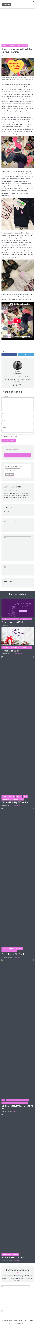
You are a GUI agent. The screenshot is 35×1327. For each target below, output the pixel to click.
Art (3, 1100)
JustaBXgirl (12, 45)
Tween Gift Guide (10, 650)
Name (3, 413)
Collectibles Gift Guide (13, 954)
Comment (4, 396)
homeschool (6, 1102)
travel (29, 619)
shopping (24, 45)
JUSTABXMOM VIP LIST (13, 466)
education (9, 1100)
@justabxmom (21, 1270)
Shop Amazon (8, 512)
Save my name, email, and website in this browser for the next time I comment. (18, 435)
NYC (19, 45)
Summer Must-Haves (12, 1257)
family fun (5, 619)
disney (4, 796)
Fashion (5, 45)
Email (3, 420)
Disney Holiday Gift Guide (14, 802)
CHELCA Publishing (20, 1323)
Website (4, 427)
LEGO (25, 796)
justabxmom (14, 55)
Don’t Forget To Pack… (13, 622)
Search (17, 455)
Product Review (14, 619)
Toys (30, 647)
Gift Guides (5, 647)
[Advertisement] (17, 26)
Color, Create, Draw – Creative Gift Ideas (17, 1107)
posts (9, 195)
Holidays (19, 796)
